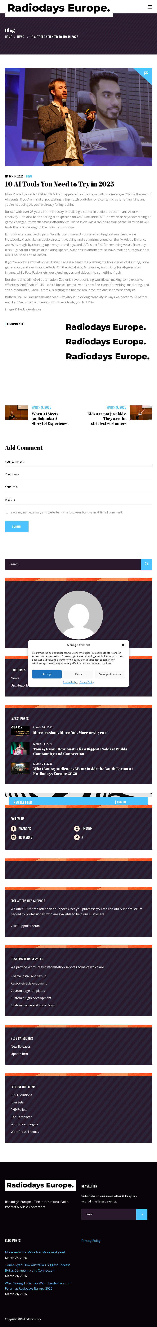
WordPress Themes (25, 1132)
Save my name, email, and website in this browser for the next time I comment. (67, 512)
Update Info (19, 1054)
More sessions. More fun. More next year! (70, 732)
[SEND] (141, 1214)
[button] (123, 645)
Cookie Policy (70, 682)
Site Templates (21, 1117)
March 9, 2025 (14, 176)
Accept (47, 674)
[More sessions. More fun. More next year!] (20, 731)
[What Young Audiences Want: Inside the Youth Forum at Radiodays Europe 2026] (20, 768)
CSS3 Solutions (21, 1095)
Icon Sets (17, 1102)
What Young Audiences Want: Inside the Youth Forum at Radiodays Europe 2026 (83, 771)
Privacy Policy (86, 682)
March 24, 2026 (42, 727)
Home (8, 37)
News (20, 37)
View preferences (110, 674)
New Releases (21, 1046)
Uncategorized (21, 685)
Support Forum (131, 909)
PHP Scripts (19, 1109)
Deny (78, 674)
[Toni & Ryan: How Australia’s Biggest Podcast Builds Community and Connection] (20, 748)
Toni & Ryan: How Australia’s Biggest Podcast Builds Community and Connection (80, 751)
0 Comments (15, 324)
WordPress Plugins (24, 1124)
